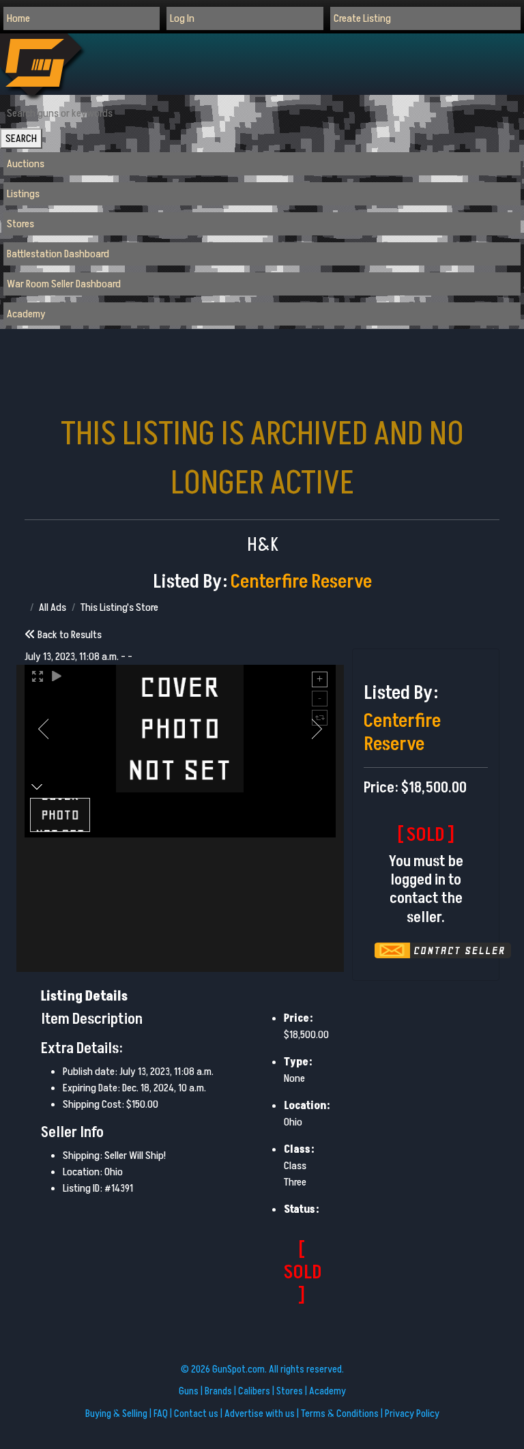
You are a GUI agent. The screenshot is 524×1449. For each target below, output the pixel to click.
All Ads (52, 607)
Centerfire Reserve (301, 582)
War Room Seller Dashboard (64, 283)
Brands (218, 1391)
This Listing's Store (119, 607)
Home (18, 18)
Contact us (196, 1414)
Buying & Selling (116, 1414)
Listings (23, 193)
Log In (182, 18)
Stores (20, 223)
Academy (26, 313)
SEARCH (21, 138)
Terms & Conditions (340, 1414)
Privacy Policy (412, 1414)
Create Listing (362, 18)
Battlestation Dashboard (58, 253)
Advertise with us (259, 1414)
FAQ (161, 1414)
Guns (189, 1391)
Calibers (254, 1391)
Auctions (25, 163)
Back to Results (68, 634)
